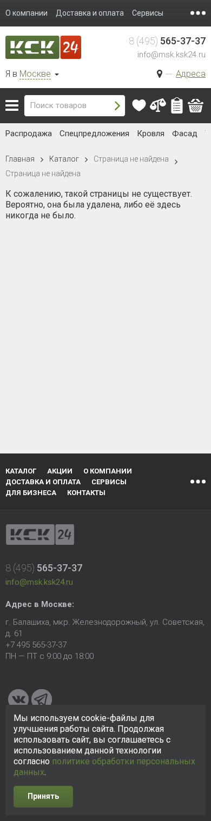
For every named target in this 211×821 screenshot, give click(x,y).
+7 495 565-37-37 (36, 645)
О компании (107, 471)
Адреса (191, 74)
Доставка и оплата (43, 482)
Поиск (117, 106)
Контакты (86, 493)
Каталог (11, 105)
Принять (43, 796)
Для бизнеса (30, 493)
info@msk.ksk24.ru (171, 54)
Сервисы (109, 482)
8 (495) (167, 40)
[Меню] (198, 13)
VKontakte (18, 699)
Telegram (41, 699)
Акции (59, 471)
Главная (20, 159)
